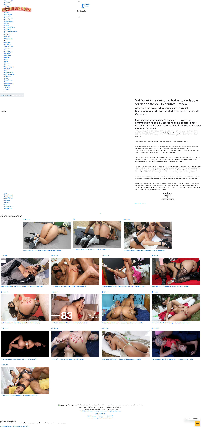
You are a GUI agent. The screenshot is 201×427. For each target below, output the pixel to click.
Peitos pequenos (9, 74)
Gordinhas (7, 44)
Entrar (76, 8)
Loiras (6, 59)
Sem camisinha (8, 84)
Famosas (7, 36)
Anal (5, 193)
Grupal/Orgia (8, 52)
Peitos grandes (8, 72)
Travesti (6, 89)
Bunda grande (8, 197)
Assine (80, 14)
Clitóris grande (8, 21)
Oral (5, 70)
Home (3, 95)
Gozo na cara (8, 48)
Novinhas (7, 68)
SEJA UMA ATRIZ (100, 413)
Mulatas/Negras (9, 67)
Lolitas (6, 61)
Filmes (36, 8)
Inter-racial (7, 55)
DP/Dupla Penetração (10, 31)
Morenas (6, 65)
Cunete (6, 25)
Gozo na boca (8, 46)
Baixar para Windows (11, 426)
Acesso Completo (140, 204)
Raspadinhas (8, 80)
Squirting (7, 85)
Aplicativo (70, 8)
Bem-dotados (8, 195)
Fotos (58, 8)
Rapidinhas (52, 8)
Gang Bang (7, 42)
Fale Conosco (92, 416)
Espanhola (7, 33)
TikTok (109, 416)
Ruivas (6, 82)
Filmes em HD (8, 38)
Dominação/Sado (9, 27)
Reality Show (64, 9)
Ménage (6, 63)
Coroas (6, 23)
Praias (6, 78)
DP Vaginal (7, 29)
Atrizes (41, 8)
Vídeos (46, 8)
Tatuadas (7, 87)
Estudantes (7, 35)
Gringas (6, 50)
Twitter (101, 416)
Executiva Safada (17, 95)
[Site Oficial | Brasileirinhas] (16, 9)
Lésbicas (7, 57)
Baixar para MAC (23, 426)
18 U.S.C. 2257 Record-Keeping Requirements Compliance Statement (100, 411)
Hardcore (7, 53)
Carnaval (7, 20)
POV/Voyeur (7, 76)
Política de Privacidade (106, 418)
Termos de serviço (93, 418)
